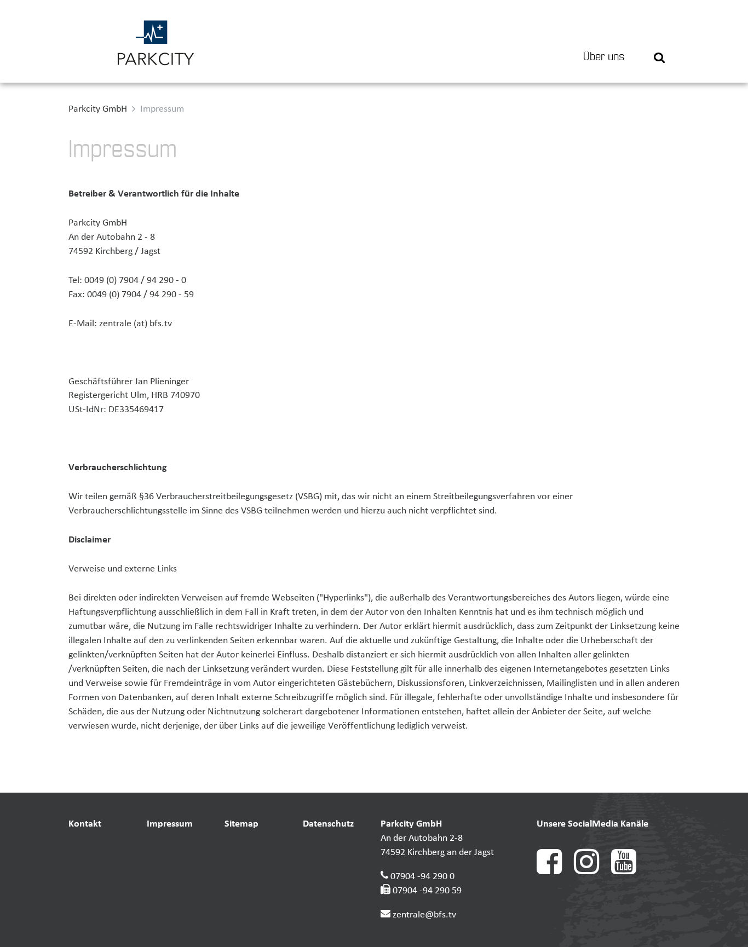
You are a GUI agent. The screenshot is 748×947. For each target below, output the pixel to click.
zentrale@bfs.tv (424, 915)
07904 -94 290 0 (422, 876)
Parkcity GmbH (97, 109)
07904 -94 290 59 (427, 891)
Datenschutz (328, 824)
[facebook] (555, 872)
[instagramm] (592, 872)
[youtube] (628, 872)
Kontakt (84, 824)
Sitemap (241, 824)
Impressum (170, 824)
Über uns (603, 56)
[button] (659, 41)
